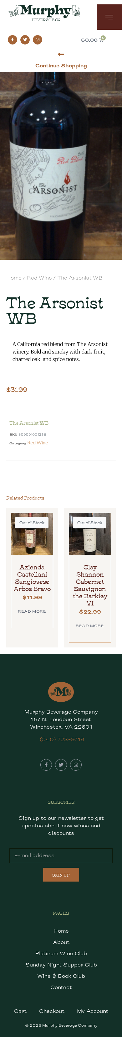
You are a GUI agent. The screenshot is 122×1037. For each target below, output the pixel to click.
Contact (61, 987)
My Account (92, 1011)
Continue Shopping (61, 66)
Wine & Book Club (61, 976)
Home (14, 278)
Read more (32, 611)
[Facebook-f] (12, 40)
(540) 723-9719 (62, 739)
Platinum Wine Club (61, 953)
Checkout (51, 1011)
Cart (20, 1011)
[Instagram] (37, 40)
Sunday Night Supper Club (61, 965)
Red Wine (39, 278)
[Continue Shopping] (61, 54)
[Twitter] (25, 40)
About (61, 942)
